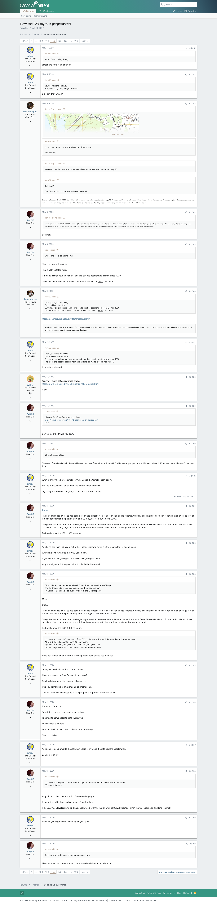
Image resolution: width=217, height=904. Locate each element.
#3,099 (192, 817)
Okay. (45, 510)
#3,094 (192, 574)
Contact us (140, 893)
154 (47, 40)
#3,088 (192, 377)
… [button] (36, 40)
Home (186, 893)
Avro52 (30, 220)
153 (41, 40)
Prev (25, 41)
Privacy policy (169, 893)
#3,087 (192, 342)
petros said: (50, 250)
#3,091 (192, 476)
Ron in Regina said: (53, 109)
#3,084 (192, 212)
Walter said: (50, 411)
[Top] (191, 893)
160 (76, 40)
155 (53, 40)
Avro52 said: (50, 53)
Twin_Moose (30, 299)
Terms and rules (154, 893)
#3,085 (192, 244)
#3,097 (192, 745)
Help (179, 893)
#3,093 (192, 543)
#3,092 (192, 506)
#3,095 (192, 665)
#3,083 (192, 103)
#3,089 (192, 406)
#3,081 (192, 48)
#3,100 (193, 844)
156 (59, 40)
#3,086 (192, 291)
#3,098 (192, 771)
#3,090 (192, 443)
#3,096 (192, 702)
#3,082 (192, 74)
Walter (25, 28)
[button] (57, 11)
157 (65, 40)
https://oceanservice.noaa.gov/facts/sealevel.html (66, 319)
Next (83, 41)
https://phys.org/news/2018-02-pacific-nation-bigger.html (70, 384)
